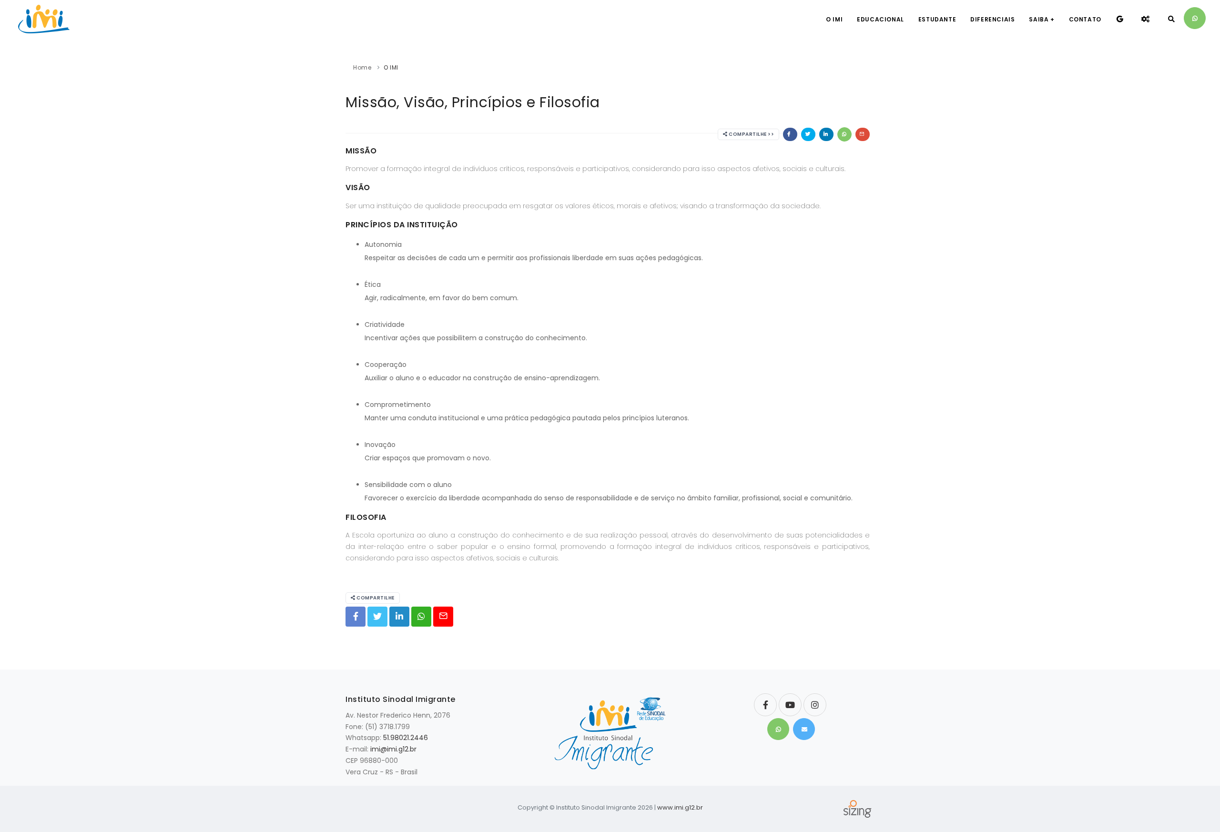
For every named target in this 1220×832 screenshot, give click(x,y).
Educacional (880, 19)
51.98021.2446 (405, 737)
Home (362, 67)
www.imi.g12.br (680, 807)
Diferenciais (992, 19)
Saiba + (1041, 19)
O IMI (834, 19)
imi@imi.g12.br (393, 749)
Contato (1085, 19)
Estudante (937, 19)
